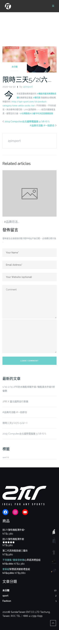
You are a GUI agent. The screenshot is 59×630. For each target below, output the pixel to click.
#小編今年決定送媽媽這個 (41, 113)
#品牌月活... (11, 222)
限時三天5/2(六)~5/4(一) (14, 423)
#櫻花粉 (36, 98)
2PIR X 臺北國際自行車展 (15, 401)
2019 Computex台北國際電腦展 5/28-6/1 (27, 121)
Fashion (6, 601)
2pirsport (28, 86)
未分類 (15, 67)
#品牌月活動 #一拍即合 (42, 125)
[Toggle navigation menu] (53, 6)
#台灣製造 (25, 113)
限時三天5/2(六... (26, 79)
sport (5, 457)
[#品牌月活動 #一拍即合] (29, 193)
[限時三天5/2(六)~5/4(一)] (29, 59)
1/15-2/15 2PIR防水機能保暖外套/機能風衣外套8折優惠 (28, 388)
